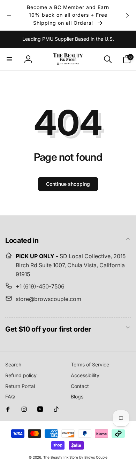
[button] (9, 59)
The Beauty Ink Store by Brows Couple (75, 457)
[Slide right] (127, 15)
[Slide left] (9, 15)
